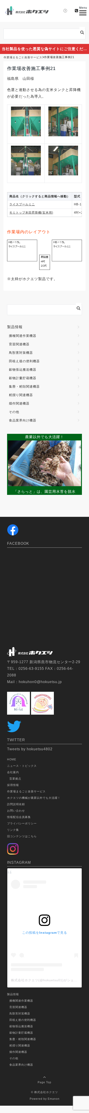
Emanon (54, 1098)
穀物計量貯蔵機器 (22, 378)
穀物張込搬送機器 (22, 369)
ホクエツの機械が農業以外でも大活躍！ (33, 797)
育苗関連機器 (19, 344)
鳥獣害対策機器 (21, 352)
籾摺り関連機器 (21, 395)
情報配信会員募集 (19, 817)
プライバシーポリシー (22, 823)
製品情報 (15, 327)
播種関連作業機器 (22, 336)
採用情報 (13, 785)
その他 (14, 412)
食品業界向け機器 (22, 420)
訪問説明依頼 (16, 804)
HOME (11, 759)
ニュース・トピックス (22, 765)
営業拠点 (15, 778)
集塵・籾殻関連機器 (24, 386)
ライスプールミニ (22, 204)
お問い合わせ (16, 810)
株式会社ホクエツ (46, 1092)
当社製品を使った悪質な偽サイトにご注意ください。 (45, 49)
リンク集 (13, 829)
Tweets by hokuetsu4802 (29, 749)
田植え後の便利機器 (24, 361)
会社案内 (13, 772)
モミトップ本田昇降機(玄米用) (31, 212)
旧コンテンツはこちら (22, 836)
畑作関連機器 (19, 403)
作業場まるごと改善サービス (26, 791)
